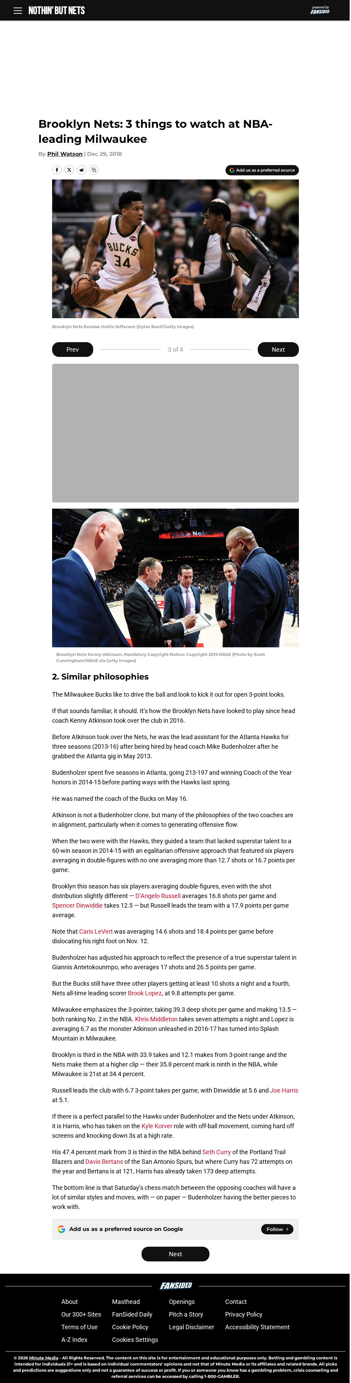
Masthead (126, 1301)
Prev (72, 349)
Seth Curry (216, 1152)
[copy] (94, 170)
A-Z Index (74, 1339)
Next (278, 349)
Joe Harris (284, 1090)
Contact (236, 1301)
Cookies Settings (135, 1339)
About (69, 1301)
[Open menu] (18, 10)
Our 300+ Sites (81, 1314)
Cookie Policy (130, 1327)
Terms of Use (79, 1327)
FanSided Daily (132, 1314)
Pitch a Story (186, 1314)
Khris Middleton (156, 1019)
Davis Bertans (104, 1161)
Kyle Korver (157, 1126)
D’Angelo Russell (158, 895)
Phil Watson (65, 154)
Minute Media (43, 1357)
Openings (182, 1301)
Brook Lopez (145, 993)
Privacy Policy (244, 1314)
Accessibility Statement (257, 1327)
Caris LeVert (96, 931)
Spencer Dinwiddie (77, 905)
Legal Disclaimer (191, 1327)
